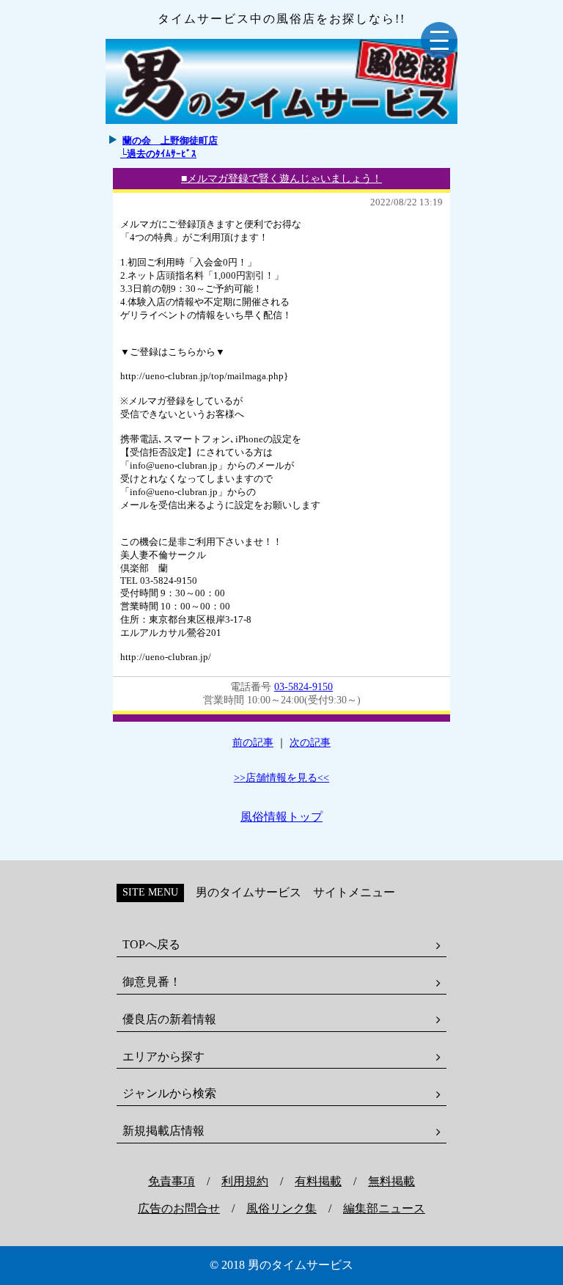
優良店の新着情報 (169, 1019)
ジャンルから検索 (169, 1093)
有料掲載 (318, 1181)
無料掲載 (391, 1181)
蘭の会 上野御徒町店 (170, 140)
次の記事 (310, 742)
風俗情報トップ (281, 816)
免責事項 (171, 1181)
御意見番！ (151, 981)
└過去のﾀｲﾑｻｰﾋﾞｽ (158, 153)
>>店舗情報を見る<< (281, 777)
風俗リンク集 (281, 1208)
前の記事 (252, 742)
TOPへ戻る (151, 944)
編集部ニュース (384, 1208)
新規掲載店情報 (163, 1130)
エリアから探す (163, 1056)
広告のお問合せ (179, 1208)
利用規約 (244, 1181)
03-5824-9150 (303, 686)
